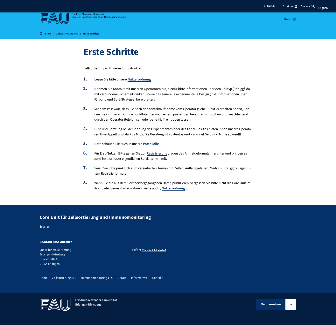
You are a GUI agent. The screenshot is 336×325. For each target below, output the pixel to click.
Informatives (139, 278)
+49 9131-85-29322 (154, 250)
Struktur (288, 6)
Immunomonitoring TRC (97, 278)
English (323, 8)
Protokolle (151, 143)
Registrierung (157, 153)
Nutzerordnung (139, 79)
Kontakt (157, 278)
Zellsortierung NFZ (64, 278)
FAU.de (271, 6)
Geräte (122, 278)
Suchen (305, 6)
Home (43, 278)
